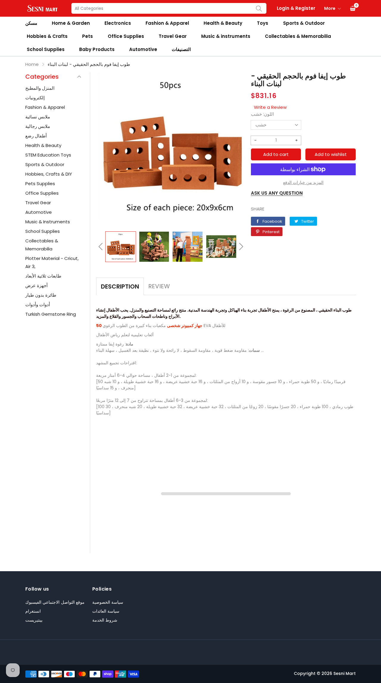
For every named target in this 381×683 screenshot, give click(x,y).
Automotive (143, 49)
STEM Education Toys (48, 155)
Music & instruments (225, 36)
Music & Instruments (47, 222)
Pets (87, 36)
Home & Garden (71, 23)
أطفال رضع (36, 136)
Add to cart (276, 154)
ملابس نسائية (37, 117)
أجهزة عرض (36, 285)
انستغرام (33, 611)
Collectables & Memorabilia (298, 36)
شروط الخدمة (104, 620)
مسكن (31, 23)
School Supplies (46, 49)
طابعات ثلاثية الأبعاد (43, 276)
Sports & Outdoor (304, 23)
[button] (100, 246)
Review (159, 286)
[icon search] (259, 8)
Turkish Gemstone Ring (50, 314)
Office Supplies (126, 36)
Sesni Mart (344, 673)
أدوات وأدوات (37, 304)
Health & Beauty (223, 23)
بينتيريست (34, 620)
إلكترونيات (35, 98)
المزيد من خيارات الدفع (303, 182)
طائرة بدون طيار (40, 295)
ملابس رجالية (37, 126)
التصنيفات (181, 49)
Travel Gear (173, 36)
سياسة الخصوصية (107, 602)
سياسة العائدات (105, 611)
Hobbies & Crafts (47, 36)
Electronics (117, 23)
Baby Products (96, 49)
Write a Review (270, 107)
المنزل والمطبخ (39, 88)
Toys (262, 23)
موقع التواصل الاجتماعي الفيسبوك (55, 602)
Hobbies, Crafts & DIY (48, 174)
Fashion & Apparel (167, 23)
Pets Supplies (40, 183)
